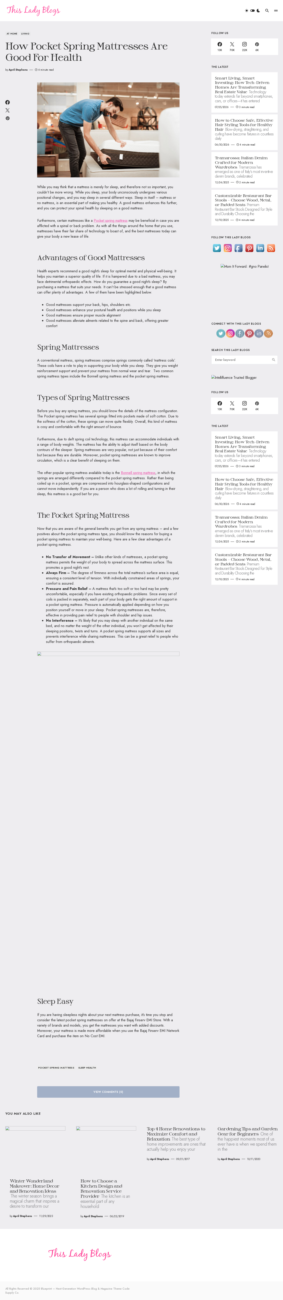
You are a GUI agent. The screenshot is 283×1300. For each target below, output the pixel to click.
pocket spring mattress (56, 1067)
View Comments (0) (108, 1092)
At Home (12, 33)
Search (273, 360)
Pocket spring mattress (111, 220)
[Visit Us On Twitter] (216, 247)
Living (25, 33)
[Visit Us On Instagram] (227, 247)
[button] (252, 10)
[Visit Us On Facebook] (238, 247)
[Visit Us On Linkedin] (260, 247)
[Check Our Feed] (271, 247)
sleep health (87, 1067)
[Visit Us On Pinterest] (249, 247)
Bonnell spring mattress (138, 472)
